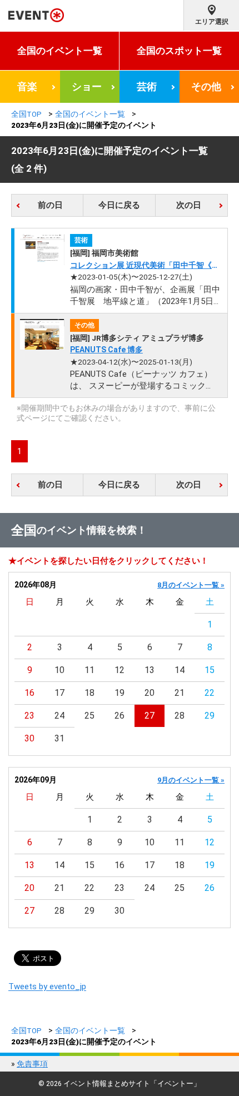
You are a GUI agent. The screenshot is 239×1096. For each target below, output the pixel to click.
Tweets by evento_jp (47, 987)
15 (210, 670)
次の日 (188, 205)
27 (150, 715)
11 (89, 670)
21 (180, 693)
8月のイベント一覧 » (191, 585)
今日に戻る (119, 205)
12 (119, 670)
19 (119, 693)
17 (59, 693)
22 (210, 693)
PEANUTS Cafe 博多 (106, 349)
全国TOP (26, 113)
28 (180, 715)
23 (29, 715)
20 (150, 693)
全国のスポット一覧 (179, 50)
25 (89, 715)
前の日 (50, 205)
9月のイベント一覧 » (191, 780)
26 (119, 715)
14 (180, 670)
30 (29, 738)
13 (150, 670)
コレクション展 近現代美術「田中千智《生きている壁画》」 (145, 266)
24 (59, 715)
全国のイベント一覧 (59, 50)
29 (210, 715)
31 (59, 738)
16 (29, 693)
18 (89, 693)
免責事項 (32, 1063)
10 (59, 670)
